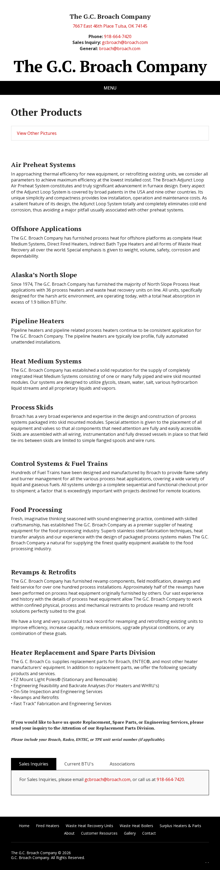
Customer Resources (99, 833)
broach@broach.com (119, 48)
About (69, 833)
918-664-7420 (117, 36)
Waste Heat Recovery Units (89, 825)
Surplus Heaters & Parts (180, 825)
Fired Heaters (47, 825)
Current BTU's (79, 764)
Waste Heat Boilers (136, 825)
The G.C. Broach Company (110, 66)
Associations (122, 764)
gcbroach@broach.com (125, 42)
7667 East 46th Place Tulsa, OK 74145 (110, 26)
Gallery (130, 833)
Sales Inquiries (33, 764)
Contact (149, 833)
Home (24, 825)
